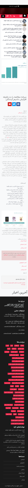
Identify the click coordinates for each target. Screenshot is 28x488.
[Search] (10, 16)
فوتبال (22, 408)
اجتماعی (19, 255)
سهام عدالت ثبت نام (18, 395)
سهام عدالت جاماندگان (18, 398)
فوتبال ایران (15, 408)
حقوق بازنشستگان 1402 (18, 358)
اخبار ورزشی (23, 269)
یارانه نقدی (8, 414)
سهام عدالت (13, 389)
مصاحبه (13, 411)
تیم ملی (7, 352)
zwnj (22, 345)
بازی (9, 348)
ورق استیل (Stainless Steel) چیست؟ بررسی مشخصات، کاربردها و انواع (13, 52)
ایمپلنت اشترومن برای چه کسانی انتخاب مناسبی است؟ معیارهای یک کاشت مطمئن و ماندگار (12, 29)
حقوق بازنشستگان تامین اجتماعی (15, 373)
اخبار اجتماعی (23, 244)
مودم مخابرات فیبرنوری (9, 326)
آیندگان (20, 113)
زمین (12, 386)
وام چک (8, 323)
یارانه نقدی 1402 (19, 417)
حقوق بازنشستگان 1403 (18, 361)
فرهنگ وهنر (23, 241)
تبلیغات (21, 352)
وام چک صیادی (7, 333)
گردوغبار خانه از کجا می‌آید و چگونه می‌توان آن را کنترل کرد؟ (12, 25)
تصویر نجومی (14, 352)
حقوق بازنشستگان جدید (17, 377)
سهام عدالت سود (19, 401)
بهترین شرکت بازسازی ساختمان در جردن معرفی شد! (13, 48)
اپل (11, 345)
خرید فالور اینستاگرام (19, 321)
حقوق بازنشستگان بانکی (17, 370)
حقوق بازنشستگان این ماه (17, 367)
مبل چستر (10, 321)
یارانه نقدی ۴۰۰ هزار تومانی (17, 423)
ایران (7, 345)
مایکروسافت (20, 411)
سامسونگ (21, 389)
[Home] (25, 15)
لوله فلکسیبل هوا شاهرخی (18, 333)
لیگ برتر (8, 408)
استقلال (16, 345)
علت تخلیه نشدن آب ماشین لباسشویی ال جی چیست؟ (12, 40)
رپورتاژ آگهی (21, 314)
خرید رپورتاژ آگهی (20, 326)
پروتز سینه (15, 314)
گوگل (15, 414)
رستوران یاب (21, 330)
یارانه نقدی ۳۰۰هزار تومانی (17, 420)
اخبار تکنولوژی (23, 262)
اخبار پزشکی (23, 248)
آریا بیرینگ (12, 316)
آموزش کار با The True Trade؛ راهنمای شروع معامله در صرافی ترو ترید (13, 37)
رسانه (22, 386)
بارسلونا (14, 348)
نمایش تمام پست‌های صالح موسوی (16, 283)
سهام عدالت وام (8, 405)
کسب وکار (24, 266)
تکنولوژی (22, 463)
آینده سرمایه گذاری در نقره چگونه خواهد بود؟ (13, 21)
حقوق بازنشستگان (14, 355)
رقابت (17, 386)
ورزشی (22, 255)
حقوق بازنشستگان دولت (17, 383)
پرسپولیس (21, 414)
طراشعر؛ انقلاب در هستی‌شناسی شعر (13, 32)
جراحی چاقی (13, 323)
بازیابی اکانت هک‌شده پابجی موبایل (14, 44)
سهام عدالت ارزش (19, 392)
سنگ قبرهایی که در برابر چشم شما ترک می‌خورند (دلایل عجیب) (13, 56)
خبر (8, 137)
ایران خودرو (20, 348)
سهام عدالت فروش (19, 405)
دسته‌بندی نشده (20, 466)
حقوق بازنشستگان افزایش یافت (16, 364)
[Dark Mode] (14, 16)
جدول (22, 355)
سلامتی (22, 469)
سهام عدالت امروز (9, 392)
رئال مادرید (7, 383)
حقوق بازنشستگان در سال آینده (16, 380)
